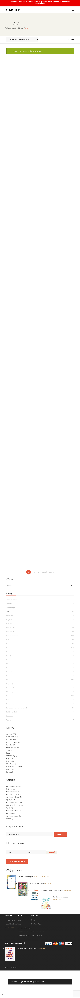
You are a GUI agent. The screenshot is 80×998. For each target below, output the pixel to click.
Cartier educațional (13, 802)
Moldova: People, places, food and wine (57, 433)
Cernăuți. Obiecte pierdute (23, 108)
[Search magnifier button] (72, 585)
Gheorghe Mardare (23, 246)
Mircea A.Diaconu (24, 112)
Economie (9, 652)
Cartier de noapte (12, 816)
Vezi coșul (38, 51)
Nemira (9, 761)
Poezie (8, 696)
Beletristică (9, 616)
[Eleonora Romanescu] (22, 530)
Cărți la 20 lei (10, 628)
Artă (22, 102)
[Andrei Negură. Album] (57, 274)
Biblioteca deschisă (13, 805)
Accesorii (9, 604)
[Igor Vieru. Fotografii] (57, 336)
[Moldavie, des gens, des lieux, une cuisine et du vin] (22, 466)
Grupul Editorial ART (13, 742)
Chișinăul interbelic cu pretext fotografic (57, 109)
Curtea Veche (11, 748)
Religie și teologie (11, 712)
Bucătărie (9, 624)
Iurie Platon (58, 244)
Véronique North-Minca (58, 179)
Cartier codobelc (12, 794)
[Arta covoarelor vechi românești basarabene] (22, 209)
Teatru (8, 720)
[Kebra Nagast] (57, 530)
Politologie (9, 700)
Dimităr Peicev (18, 435)
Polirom (9, 739)
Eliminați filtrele (17, 861)
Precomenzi (10, 704)
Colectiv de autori (23, 308)
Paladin (8, 769)
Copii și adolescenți (12, 636)
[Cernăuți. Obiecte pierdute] (22, 77)
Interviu (8, 676)
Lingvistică (9, 684)
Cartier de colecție (12, 797)
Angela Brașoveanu (58, 438)
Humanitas (10, 737)
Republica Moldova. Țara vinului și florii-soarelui (57, 498)
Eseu (7, 660)
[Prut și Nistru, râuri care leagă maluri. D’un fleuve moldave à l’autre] (22, 336)
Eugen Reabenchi (24, 181)
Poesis (8, 819)
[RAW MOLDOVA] (22, 274)
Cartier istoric (11, 792)
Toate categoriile (11, 600)
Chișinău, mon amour (57, 175)
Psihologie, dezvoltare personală (16, 708)
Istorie (8, 680)
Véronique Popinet (23, 373)
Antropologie (10, 608)
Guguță (8, 758)
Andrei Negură (58, 308)
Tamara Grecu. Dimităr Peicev (22, 432)
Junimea (9, 772)
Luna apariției (10, 688)
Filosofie (9, 664)
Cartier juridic (11, 813)
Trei (7, 750)
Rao (7, 753)
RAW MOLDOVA (22, 305)
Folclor (8, 668)
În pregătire (10, 672)
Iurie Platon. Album (57, 240)
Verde (8, 808)
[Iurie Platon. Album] (57, 209)
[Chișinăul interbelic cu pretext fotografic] (57, 77)
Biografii (9, 620)
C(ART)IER (9, 800)
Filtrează (51, 852)
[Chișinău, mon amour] (57, 144)
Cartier (8, 734)
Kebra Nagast (57, 562)
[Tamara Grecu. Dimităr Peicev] (22, 401)
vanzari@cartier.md (11, 924)
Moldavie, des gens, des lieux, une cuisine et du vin (23, 498)
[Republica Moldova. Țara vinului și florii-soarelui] (57, 466)
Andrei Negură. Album (57, 305)
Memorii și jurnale (12, 692)
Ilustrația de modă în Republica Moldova (23, 176)
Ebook (8, 648)
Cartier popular (11, 786)
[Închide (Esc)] (2, 994)
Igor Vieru (58, 371)
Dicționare (9, 640)
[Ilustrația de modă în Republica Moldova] (22, 144)
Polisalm (9, 745)
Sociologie (9, 716)
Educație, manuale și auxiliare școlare (18, 656)
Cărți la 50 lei (10, 632)
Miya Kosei (58, 503)
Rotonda (9, 789)
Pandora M (10, 756)
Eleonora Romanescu (22, 562)
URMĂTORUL (48, 572)
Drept (8, 644)
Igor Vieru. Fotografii (57, 367)
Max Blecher (10, 764)
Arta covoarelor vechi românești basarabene (23, 241)
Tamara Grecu (29, 435)
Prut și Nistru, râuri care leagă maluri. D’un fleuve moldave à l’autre (22, 368)
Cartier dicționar (12, 811)
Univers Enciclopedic (13, 767)
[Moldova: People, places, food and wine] (57, 401)
